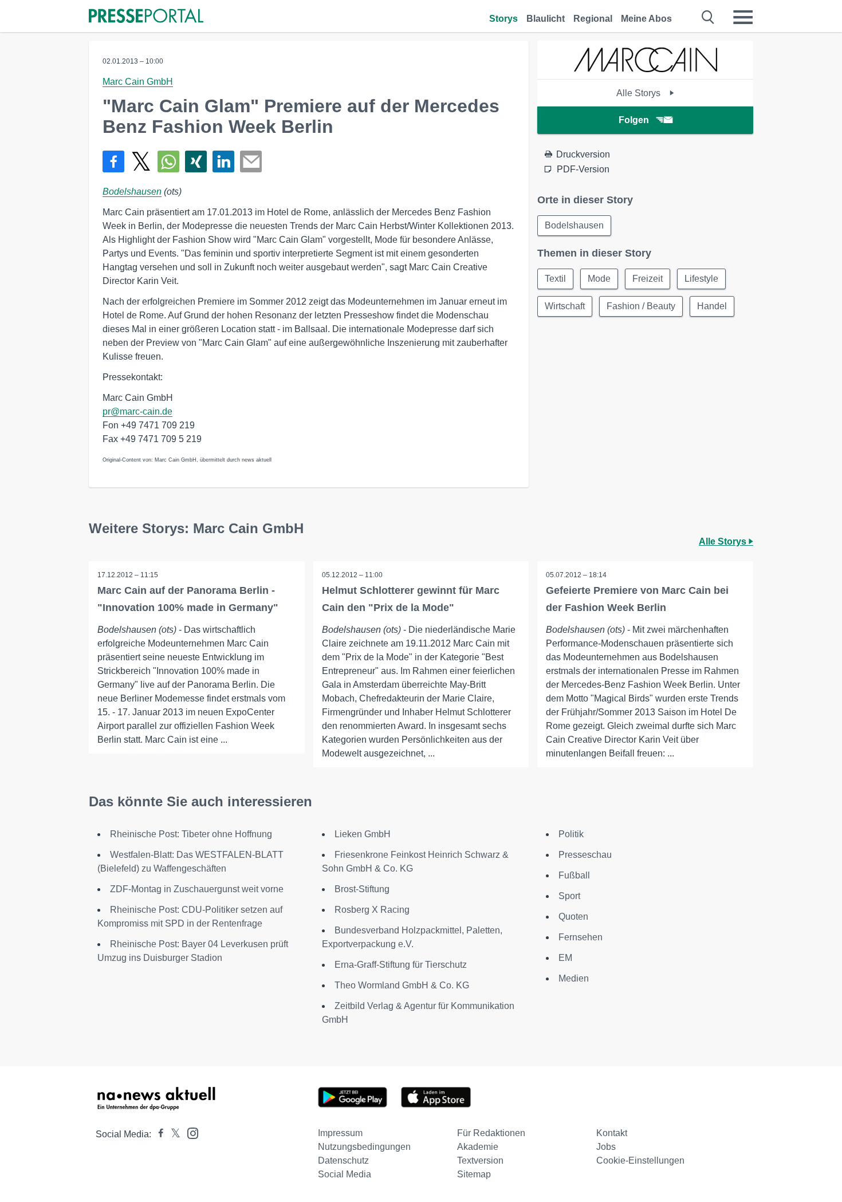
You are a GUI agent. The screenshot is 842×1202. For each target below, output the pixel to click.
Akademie (477, 1147)
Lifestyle (701, 278)
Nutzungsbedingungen (364, 1147)
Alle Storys (639, 93)
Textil (555, 278)
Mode (599, 278)
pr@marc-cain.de (137, 411)
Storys (503, 18)
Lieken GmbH (363, 834)
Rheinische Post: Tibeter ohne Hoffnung (191, 834)
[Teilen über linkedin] (223, 161)
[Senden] (251, 161)
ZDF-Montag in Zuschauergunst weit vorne (197, 889)
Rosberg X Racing (372, 910)
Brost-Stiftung (362, 889)
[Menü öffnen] (743, 17)
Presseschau (585, 855)
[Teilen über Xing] (196, 161)
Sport (569, 896)
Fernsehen (580, 937)
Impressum (340, 1133)
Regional (592, 18)
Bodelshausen (132, 191)
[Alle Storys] (645, 69)
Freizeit (647, 278)
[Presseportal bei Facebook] (157, 1134)
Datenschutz (343, 1160)
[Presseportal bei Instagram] (189, 1132)
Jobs (606, 1147)
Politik (571, 834)
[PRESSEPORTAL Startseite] (146, 17)
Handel (712, 306)
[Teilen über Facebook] (113, 161)
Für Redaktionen (491, 1133)
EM (565, 958)
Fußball (574, 875)
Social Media (344, 1174)
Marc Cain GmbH (138, 81)
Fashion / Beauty (641, 306)
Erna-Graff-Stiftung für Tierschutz (401, 965)
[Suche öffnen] (708, 17)
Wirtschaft (565, 306)
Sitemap (474, 1174)
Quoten (573, 916)
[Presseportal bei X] (172, 1134)
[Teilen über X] (141, 161)
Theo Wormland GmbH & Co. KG (402, 985)
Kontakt (611, 1133)
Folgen (634, 120)
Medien (573, 978)
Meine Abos (646, 18)
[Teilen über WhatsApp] (168, 161)
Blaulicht (545, 18)
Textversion (480, 1160)
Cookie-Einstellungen (640, 1160)
